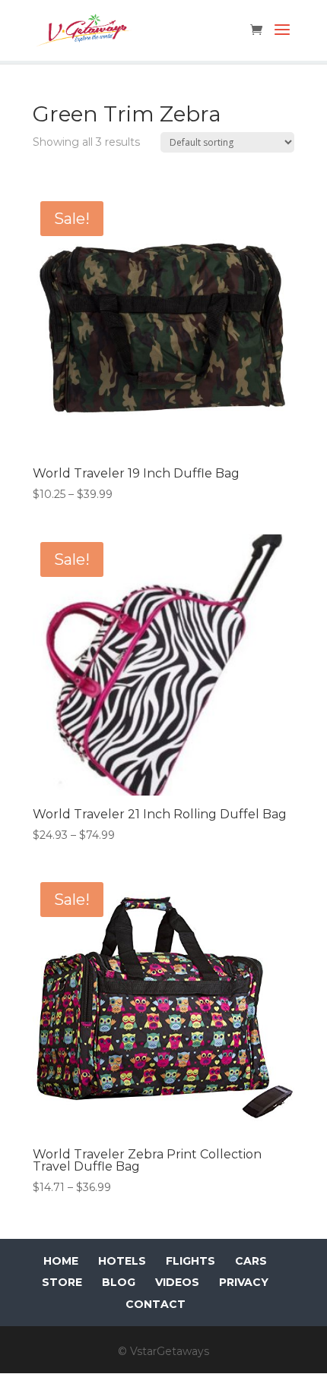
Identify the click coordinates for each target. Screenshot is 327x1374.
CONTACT (155, 1304)
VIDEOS (177, 1282)
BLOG (118, 1282)
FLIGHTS (190, 1261)
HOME (60, 1261)
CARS (251, 1261)
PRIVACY (243, 1282)
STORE (62, 1282)
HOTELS (122, 1261)
